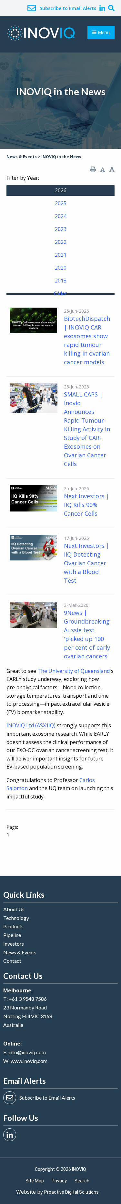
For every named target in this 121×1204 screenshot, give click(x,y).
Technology (16, 918)
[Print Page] (93, 169)
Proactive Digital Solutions (71, 1192)
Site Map (34, 1180)
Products (13, 926)
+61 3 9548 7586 (28, 999)
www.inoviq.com (29, 1061)
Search (82, 1180)
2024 (60, 216)
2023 (60, 229)
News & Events (19, 952)
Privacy (59, 1180)
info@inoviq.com (27, 1052)
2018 (60, 280)
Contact (12, 961)
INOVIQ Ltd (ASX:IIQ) (30, 725)
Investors (13, 944)
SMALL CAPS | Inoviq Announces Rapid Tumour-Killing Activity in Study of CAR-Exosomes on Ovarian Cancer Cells (87, 429)
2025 (60, 203)
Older (60, 293)
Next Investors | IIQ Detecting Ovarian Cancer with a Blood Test (86, 563)
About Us (14, 909)
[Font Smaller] (102, 170)
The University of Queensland (73, 670)
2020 (60, 267)
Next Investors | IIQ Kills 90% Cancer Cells (86, 504)
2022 (60, 241)
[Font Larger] (112, 169)
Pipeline (12, 935)
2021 (60, 254)
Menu (103, 32)
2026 (60, 190)
